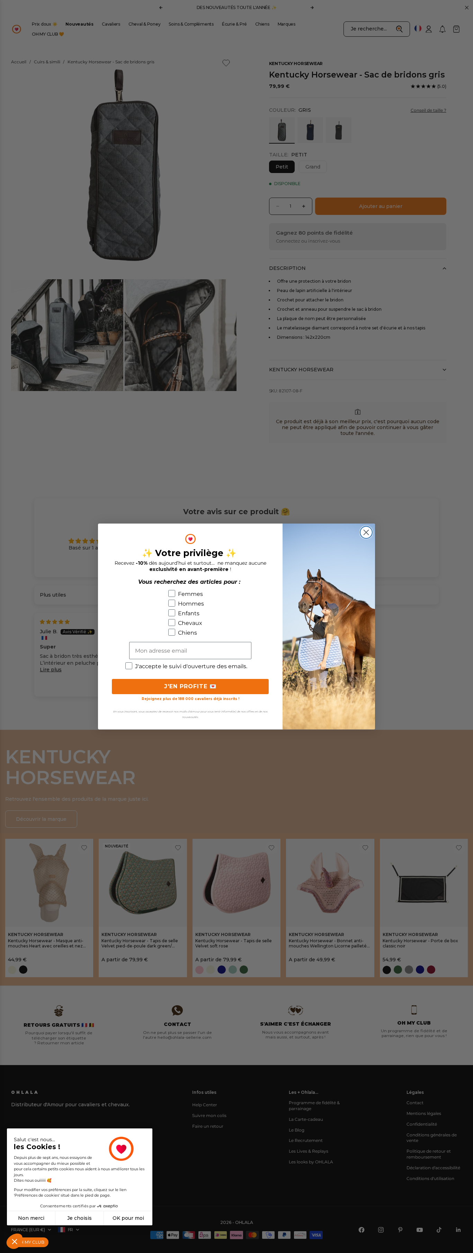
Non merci (31, 1218)
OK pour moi (128, 1218)
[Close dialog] (366, 532)
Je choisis (79, 1218)
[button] (14, 1241)
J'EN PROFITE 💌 (190, 686)
